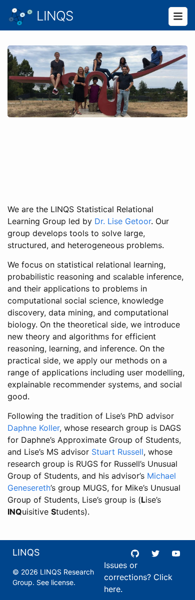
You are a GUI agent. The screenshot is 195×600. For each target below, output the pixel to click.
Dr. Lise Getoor (122, 221)
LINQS (53, 15)
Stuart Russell (118, 452)
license (62, 582)
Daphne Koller (34, 428)
